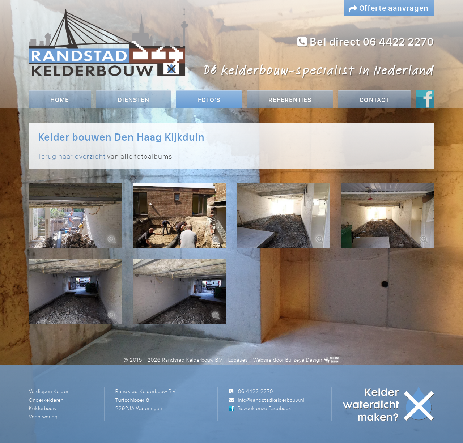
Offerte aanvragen (393, 8)
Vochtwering (43, 416)
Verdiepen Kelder (49, 391)
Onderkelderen (46, 399)
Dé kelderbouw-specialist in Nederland (319, 70)
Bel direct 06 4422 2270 (370, 41)
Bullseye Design (303, 359)
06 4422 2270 (255, 391)
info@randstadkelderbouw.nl (271, 399)
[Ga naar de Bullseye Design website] (332, 359)
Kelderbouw (42, 408)
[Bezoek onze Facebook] (425, 100)
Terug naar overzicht (71, 156)
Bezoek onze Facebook (264, 408)
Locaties (238, 359)
